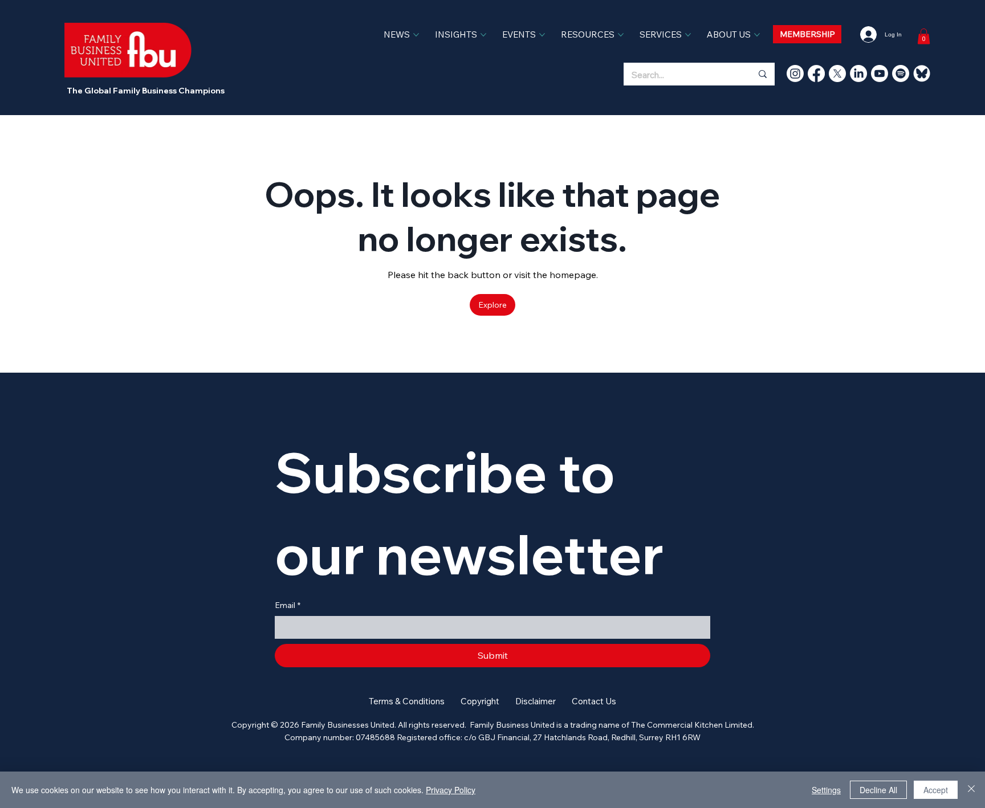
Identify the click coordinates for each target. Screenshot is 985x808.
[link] (923, 36)
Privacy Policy (450, 789)
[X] (837, 73)
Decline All (878, 789)
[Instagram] (795, 73)
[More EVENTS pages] (542, 35)
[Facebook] (816, 73)
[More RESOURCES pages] (621, 35)
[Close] (971, 790)
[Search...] (762, 74)
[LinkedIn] (858, 73)
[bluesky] (921, 73)
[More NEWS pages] (416, 35)
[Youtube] (879, 73)
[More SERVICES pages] (688, 35)
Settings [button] (826, 789)
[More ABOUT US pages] (757, 35)
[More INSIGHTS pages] (483, 35)
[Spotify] (900, 73)
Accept (935, 789)
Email (287, 605)
